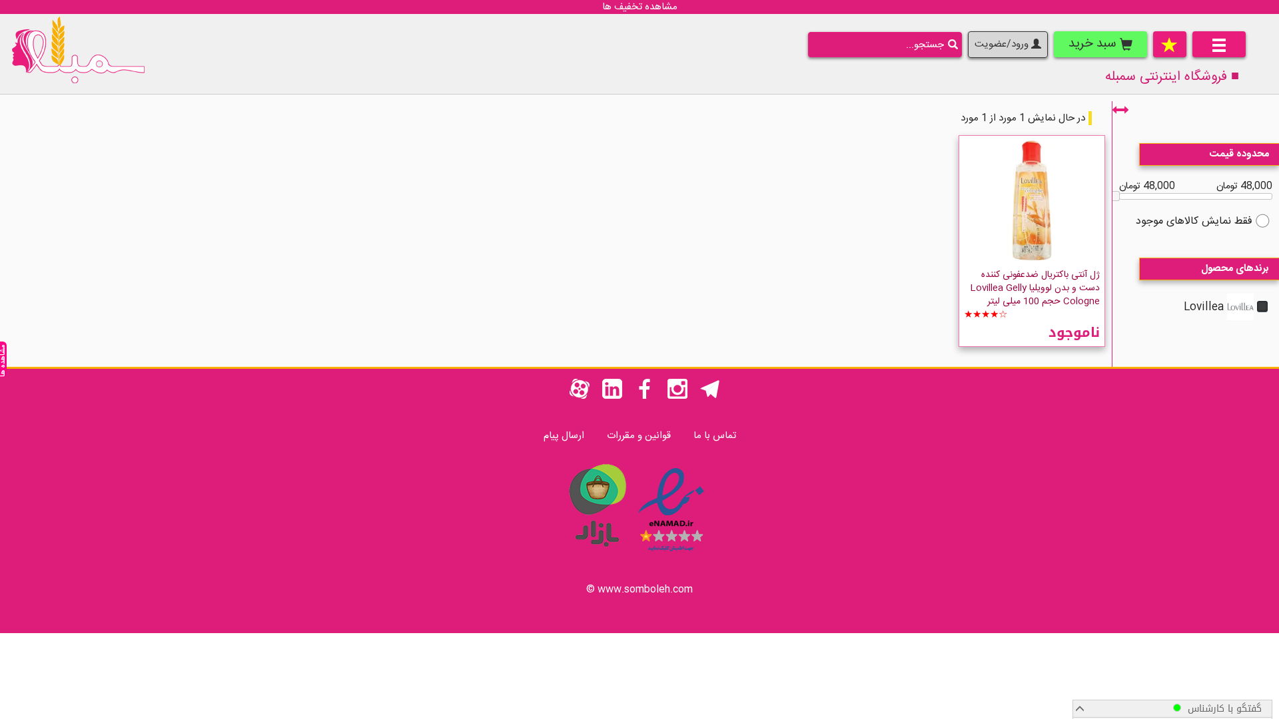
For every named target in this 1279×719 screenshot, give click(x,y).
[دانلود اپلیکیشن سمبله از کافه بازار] (597, 553)
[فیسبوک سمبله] (645, 396)
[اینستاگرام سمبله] (677, 396)
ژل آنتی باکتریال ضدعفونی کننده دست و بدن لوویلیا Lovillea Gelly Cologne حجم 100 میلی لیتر (1035, 288)
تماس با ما (714, 435)
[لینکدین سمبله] (612, 396)
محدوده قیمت (1239, 154)
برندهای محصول (1235, 269)
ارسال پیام (564, 435)
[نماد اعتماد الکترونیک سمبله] (671, 553)
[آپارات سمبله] (580, 396)
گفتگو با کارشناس (1221, 708)
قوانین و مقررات (639, 435)
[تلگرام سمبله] (710, 396)
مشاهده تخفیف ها (639, 7)
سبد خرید (1094, 44)
